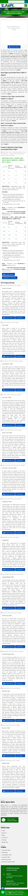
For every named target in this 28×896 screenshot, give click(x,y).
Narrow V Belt (6, 728)
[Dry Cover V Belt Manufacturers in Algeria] (14, 395)
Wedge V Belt (6, 763)
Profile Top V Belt (7, 616)
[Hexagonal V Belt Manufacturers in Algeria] (14, 499)
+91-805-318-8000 (12, 821)
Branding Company (18, 894)
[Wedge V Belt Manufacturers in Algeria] (14, 760)
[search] (25, 1)
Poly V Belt (5, 325)
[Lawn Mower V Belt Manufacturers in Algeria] (14, 361)
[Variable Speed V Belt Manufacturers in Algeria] (14, 651)
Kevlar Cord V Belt (7, 433)
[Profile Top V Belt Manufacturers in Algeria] (14, 613)
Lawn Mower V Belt (7, 364)
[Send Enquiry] (2, 888)
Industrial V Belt (6, 288)
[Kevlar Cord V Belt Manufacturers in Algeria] (14, 430)
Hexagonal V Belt (7, 502)
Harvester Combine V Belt (9, 468)
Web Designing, (21, 892)
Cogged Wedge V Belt (8, 577)
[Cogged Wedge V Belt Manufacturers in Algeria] (14, 574)
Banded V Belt (6, 691)
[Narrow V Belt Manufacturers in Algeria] (14, 725)
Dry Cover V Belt (6, 397)
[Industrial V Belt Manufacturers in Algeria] (14, 285)
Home (3, 830)
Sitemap (4, 840)
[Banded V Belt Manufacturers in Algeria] (14, 688)
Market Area (5, 842)
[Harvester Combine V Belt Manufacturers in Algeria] (14, 465)
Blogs (3, 835)
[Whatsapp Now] (2, 892)
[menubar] (25, 5)
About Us (4, 833)
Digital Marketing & (9, 894)
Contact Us (4, 837)
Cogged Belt (5, 540)
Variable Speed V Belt (8, 654)
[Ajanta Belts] (7, 5)
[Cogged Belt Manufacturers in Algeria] (14, 537)
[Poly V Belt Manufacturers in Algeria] (14, 322)
